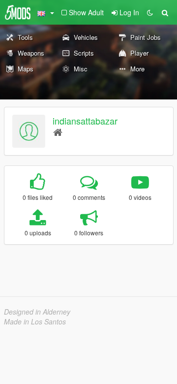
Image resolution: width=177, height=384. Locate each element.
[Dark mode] (150, 12)
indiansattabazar (85, 120)
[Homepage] (58, 132)
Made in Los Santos (35, 321)
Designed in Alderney (37, 312)
